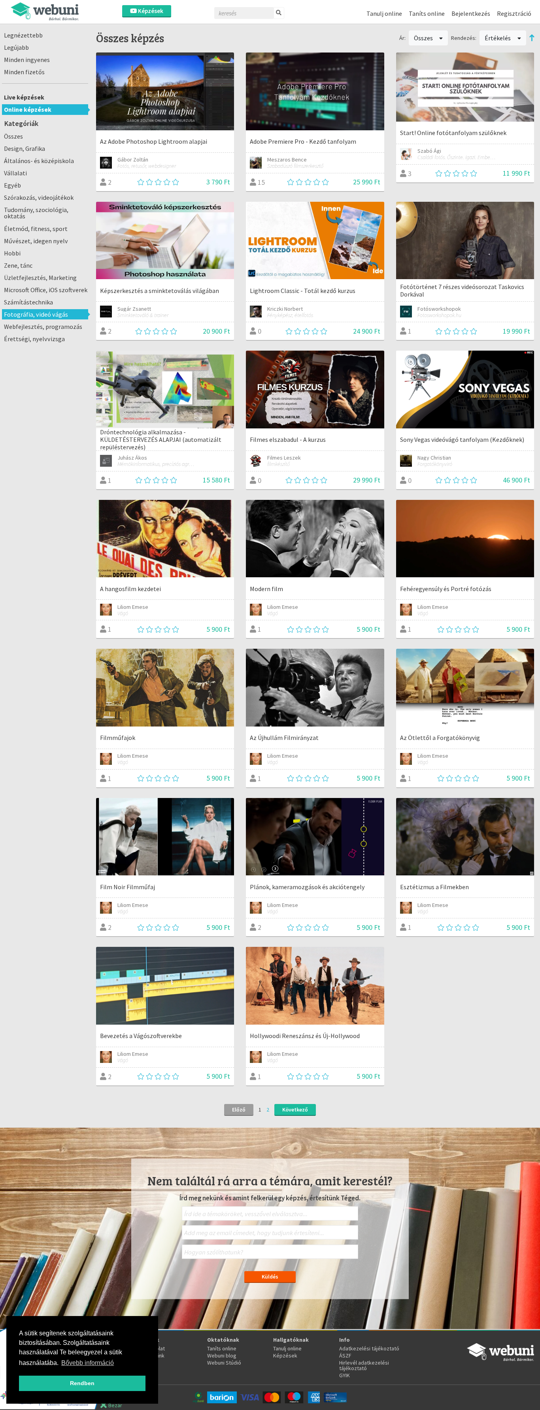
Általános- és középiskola (39, 161)
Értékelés (498, 38)
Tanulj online (384, 13)
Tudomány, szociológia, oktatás (36, 213)
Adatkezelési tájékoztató (369, 1348)
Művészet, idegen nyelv (36, 241)
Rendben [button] (82, 1383)
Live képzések (24, 97)
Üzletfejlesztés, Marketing (40, 278)
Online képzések (27, 109)
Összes (13, 136)
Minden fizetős (24, 72)
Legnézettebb (23, 35)
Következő (295, 1109)
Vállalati (15, 173)
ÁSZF (345, 1355)
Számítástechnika (28, 302)
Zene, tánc (18, 265)
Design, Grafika (24, 148)
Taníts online (427, 13)
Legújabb (16, 47)
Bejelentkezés (470, 13)
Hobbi (12, 253)
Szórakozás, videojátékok (39, 197)
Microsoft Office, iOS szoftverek (45, 290)
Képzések (150, 11)
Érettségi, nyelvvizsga (34, 339)
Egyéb (12, 185)
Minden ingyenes (27, 60)
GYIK (344, 1375)
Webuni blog (221, 1355)
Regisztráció (514, 13)
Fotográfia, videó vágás (36, 314)
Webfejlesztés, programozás (43, 326)
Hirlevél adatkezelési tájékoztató (364, 1365)
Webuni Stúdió (224, 1362)
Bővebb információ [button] (87, 1362)
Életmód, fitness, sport (36, 229)
